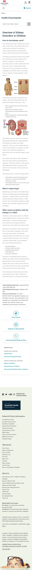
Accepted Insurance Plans (9, 421)
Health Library (5, 432)
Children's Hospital (4, 2)
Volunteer (4, 461)
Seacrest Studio (6, 493)
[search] (14, 24)
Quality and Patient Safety (9, 485)
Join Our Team (6, 465)
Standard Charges (6, 438)
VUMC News (5, 491)
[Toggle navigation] (3, 8)
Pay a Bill (4, 456)
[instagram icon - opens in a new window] (14, 394)
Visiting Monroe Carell (8, 419)
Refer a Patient (6, 463)
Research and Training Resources (11, 487)
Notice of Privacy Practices (9, 434)
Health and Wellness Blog (21, 394)
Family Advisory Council (8, 430)
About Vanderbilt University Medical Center (13, 483)
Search (25, 3)
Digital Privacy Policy (7, 436)
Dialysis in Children (9, 363)
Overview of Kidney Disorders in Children (16, 369)
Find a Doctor (5, 448)
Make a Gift (5, 458)
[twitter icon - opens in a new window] (6, 394)
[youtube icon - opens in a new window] (10, 394)
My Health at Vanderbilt (8, 424)
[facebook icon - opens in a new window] (3, 394)
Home (3, 13)
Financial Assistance (7, 428)
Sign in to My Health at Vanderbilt (10, 467)
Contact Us (5, 498)
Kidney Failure (8, 353)
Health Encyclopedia (11, 18)
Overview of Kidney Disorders (12, 356)
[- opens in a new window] (11, 405)
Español (28, 8)
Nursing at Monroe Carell (8, 481)
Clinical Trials (5, 489)
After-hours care (6, 454)
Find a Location (6, 452)
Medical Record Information (9, 426)
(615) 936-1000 (6, 549)
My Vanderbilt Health (7, 496)
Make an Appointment (7, 450)
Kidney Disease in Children (12, 366)
